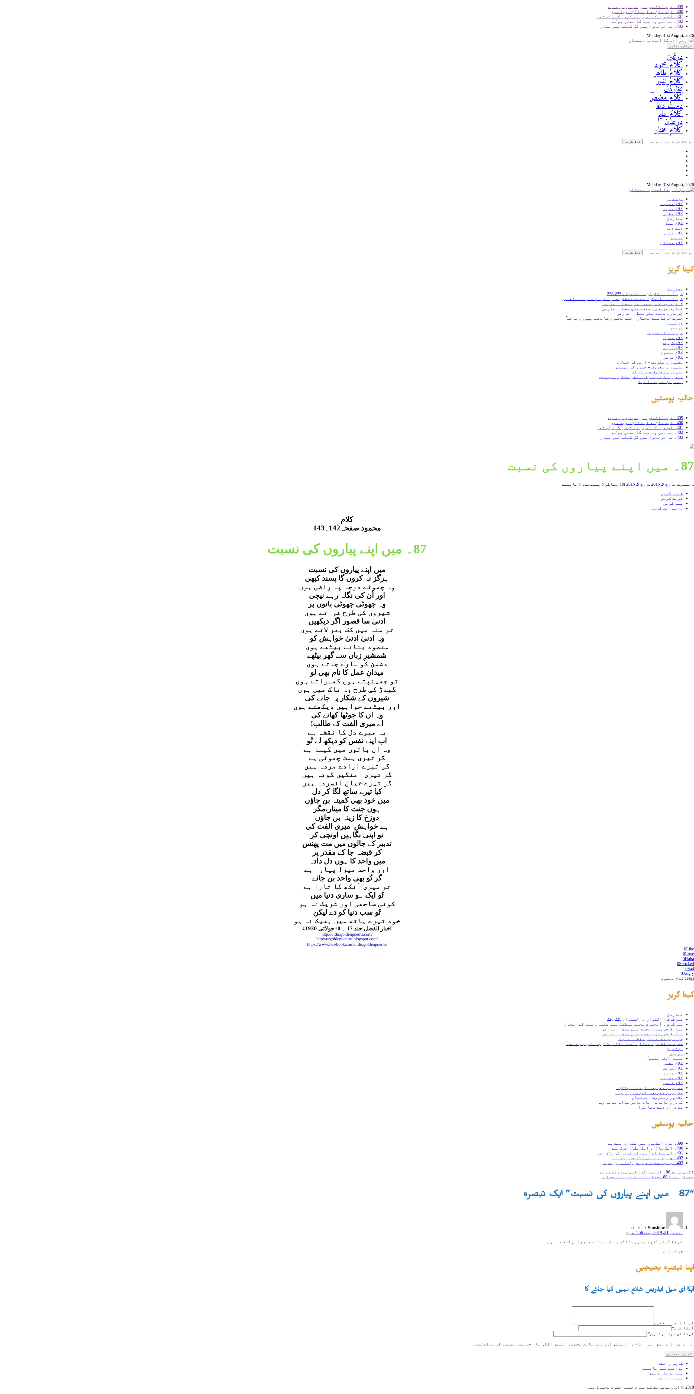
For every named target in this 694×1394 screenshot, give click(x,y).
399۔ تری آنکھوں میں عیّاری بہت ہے (645, 6)
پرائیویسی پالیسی (662, 1368)
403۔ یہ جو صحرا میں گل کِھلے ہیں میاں (641, 26)
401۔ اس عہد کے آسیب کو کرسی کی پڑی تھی (639, 16)
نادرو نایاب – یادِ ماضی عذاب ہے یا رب (641, 376)
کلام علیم (670, 114)
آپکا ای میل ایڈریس (671, 1333)
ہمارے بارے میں (665, 1373)
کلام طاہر (668, 73)
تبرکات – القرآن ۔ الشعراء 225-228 (645, 293)
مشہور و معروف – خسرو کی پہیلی (649, 367)
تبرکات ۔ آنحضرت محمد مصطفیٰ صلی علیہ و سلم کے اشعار (623, 298)
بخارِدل (673, 89)
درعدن (673, 122)
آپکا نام (683, 1328)
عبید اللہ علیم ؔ (665, 332)
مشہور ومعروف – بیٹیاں (657, 372)
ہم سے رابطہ (670, 1378)
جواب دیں (673, 1251)
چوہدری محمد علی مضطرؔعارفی (649, 313)
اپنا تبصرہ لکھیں (674, 1322)
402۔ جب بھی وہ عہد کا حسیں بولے (647, 21)
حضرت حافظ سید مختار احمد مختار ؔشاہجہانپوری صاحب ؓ (624, 318)
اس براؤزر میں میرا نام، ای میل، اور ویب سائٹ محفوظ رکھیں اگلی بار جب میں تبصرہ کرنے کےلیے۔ (580, 1344)
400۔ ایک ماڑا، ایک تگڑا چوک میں (647, 11)
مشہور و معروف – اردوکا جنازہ (649, 362)
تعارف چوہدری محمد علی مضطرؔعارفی (642, 303)
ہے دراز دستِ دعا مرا (660, 381)
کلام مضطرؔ (666, 97)
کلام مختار (669, 130)
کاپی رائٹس (670, 1363)
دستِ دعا (669, 105)
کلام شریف (673, 342)
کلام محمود (668, 65)
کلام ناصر (673, 357)
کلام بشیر (669, 81)
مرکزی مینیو (680, 46)
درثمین (674, 57)
